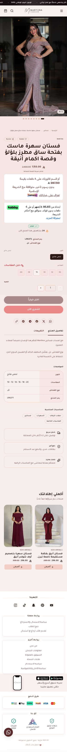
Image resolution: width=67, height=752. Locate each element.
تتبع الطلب (34, 627)
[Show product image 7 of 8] (26, 119)
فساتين (46, 130)
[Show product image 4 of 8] (34, 119)
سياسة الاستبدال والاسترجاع (33, 622)
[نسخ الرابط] (16, 321)
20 (21, 272)
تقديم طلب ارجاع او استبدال (33, 631)
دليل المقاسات (12, 265)
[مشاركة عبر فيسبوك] (37, 321)
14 (44, 272)
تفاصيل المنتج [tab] (55, 331)
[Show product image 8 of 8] (23, 119)
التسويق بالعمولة (33, 655)
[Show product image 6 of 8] (28, 119)
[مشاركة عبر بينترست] (23, 321)
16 (37, 272)
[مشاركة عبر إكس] (43, 321)
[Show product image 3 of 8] (36, 119)
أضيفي (16, 567)
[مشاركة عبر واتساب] (50, 321)
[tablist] (33, 332)
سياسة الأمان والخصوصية (33, 669)
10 (60, 272)
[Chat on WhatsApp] (8, 732)
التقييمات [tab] (39, 331)
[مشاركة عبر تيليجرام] (30, 321)
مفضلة (21, 139)
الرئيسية (54, 130)
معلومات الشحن (33, 651)
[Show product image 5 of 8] (31, 119)
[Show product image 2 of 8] (39, 119)
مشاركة (8, 139)
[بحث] (12, 10)
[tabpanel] (33, 381)
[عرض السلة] (5, 11)
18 (29, 272)
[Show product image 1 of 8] (42, 119)
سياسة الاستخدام (33, 664)
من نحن (33, 646)
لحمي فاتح (56, 257)
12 (52, 272)
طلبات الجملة (33, 660)
